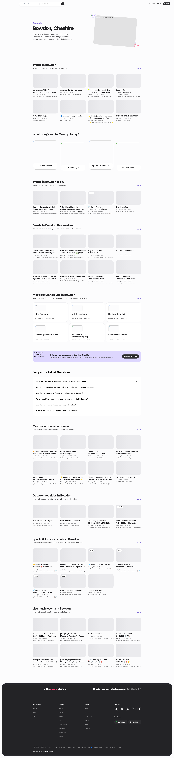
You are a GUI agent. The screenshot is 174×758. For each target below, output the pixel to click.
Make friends (62, 732)
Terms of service (60, 747)
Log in (34, 712)
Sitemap (61, 736)
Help (34, 716)
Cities (60, 720)
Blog (86, 712)
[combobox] (50, 4)
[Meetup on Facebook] (116, 709)
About (86, 708)
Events (61, 712)
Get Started (132, 689)
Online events (63, 724)
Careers (87, 720)
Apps (86, 724)
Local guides (62, 728)
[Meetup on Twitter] (122, 709)
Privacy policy (71, 747)
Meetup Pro (88, 716)
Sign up (35, 708)
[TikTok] (139, 709)
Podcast (87, 728)
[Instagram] (134, 709)
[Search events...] (62, 3)
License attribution (110, 747)
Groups (61, 708)
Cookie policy (98, 747)
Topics (61, 716)
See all (139, 68)
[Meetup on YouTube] (128, 709)
